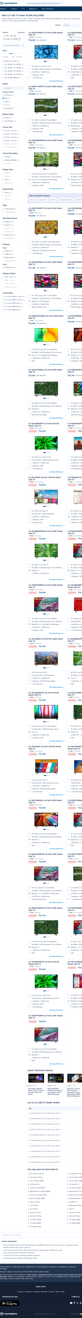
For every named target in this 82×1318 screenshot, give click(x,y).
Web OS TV (10, 235)
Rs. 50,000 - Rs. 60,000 (14, 74)
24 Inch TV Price (74, 1216)
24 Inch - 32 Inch (11, 130)
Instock (8, 118)
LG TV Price (34, 1205)
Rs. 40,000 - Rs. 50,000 (14, 71)
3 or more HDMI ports (13, 306)
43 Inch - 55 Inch (12, 137)
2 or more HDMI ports (13, 303)
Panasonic (10, 108)
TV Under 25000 (36, 1226)
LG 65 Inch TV (74, 1184)
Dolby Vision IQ (11, 261)
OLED (8, 176)
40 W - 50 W (10, 283)
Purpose (37, 1291)
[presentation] (30, 1086)
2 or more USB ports (13, 310)
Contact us (21, 1291)
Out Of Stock (10, 121)
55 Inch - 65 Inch (11, 140)
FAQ (62, 1291)
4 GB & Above (10, 212)
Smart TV (9, 225)
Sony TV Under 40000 (37, 1198)
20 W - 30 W (10, 277)
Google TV (9, 228)
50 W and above (11, 287)
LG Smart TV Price (36, 1177)
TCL (7, 105)
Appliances (32, 9)
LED (7, 179)
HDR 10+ (9, 254)
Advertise (44, 1291)
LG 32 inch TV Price (37, 1174)
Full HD (8, 157)
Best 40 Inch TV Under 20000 (40, 1191)
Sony (7, 101)
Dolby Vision (10, 257)
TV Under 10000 (35, 1219)
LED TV (72, 1209)
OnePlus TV (73, 1202)
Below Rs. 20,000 (12, 61)
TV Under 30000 (74, 1223)
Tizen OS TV (10, 238)
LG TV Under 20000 (37, 1181)
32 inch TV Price (35, 1212)
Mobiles (2, 9)
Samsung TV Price (75, 1205)
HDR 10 (9, 251)
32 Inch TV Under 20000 (38, 1195)
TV (22, 9)
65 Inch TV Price (35, 1216)
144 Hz (8, 199)
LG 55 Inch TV (35, 1184)
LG (7, 98)
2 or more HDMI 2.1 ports (15, 296)
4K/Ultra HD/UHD (12, 160)
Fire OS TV (9, 232)
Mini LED (9, 183)
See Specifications (56, 81)
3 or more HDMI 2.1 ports (15, 300)
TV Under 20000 (36, 1223)
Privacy (51, 1291)
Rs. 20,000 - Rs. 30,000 (14, 64)
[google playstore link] (10, 1305)
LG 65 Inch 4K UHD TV (38, 1188)
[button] (28, 3)
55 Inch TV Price (74, 1212)
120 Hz (8, 196)
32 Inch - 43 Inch (12, 134)
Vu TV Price (34, 1209)
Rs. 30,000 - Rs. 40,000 (14, 68)
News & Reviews (47, 9)
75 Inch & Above (11, 147)
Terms (58, 1291)
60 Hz (8, 192)
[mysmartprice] (8, 3)
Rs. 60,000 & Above (13, 77)
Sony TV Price (35, 1202)
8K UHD (8, 163)
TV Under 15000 (75, 1219)
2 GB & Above (10, 209)
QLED (8, 173)
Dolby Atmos (10, 267)
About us (29, 1291)
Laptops (13, 9)
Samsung (9, 95)
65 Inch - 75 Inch (11, 144)
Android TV (9, 222)
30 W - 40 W (10, 280)
